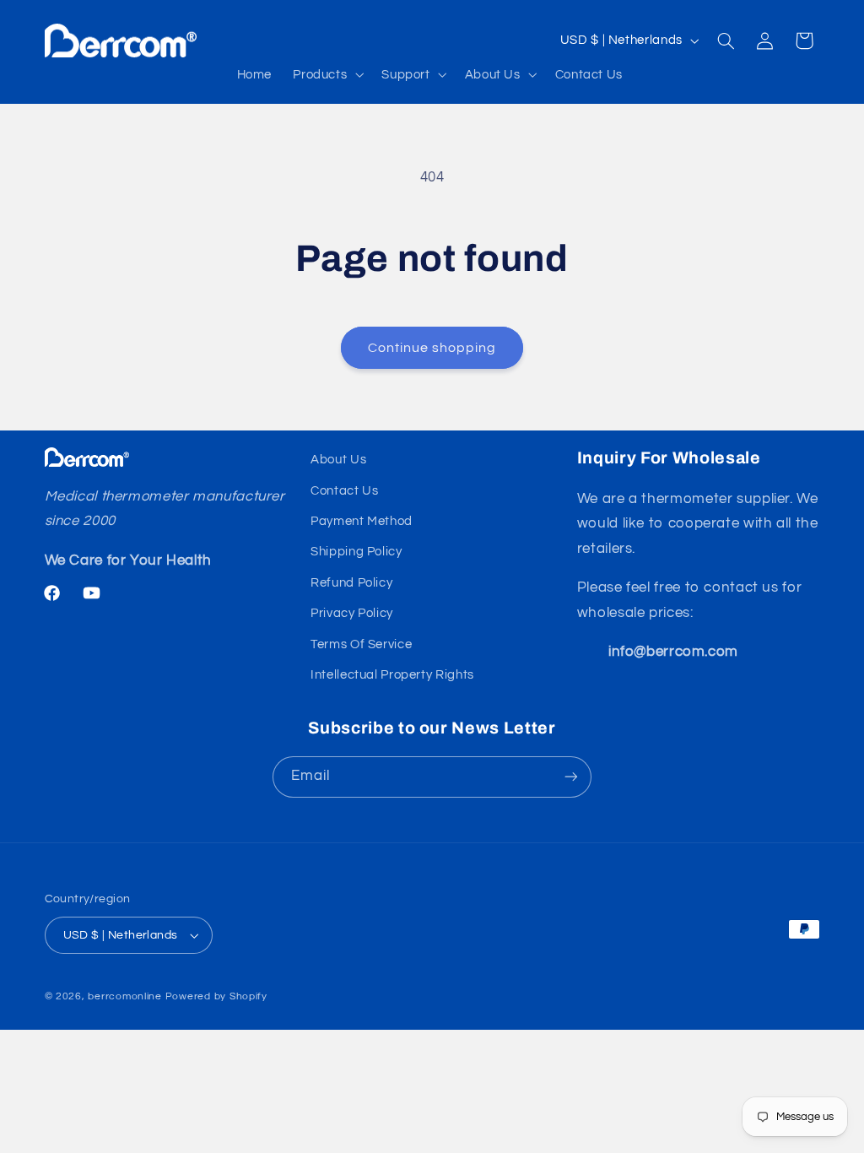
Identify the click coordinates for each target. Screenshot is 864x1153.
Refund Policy (351, 582)
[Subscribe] (571, 777)
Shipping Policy (356, 551)
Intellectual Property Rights (392, 675)
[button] (327, 74)
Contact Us (344, 490)
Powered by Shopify (216, 996)
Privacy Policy (351, 613)
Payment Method (361, 521)
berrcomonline (125, 996)
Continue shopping (432, 348)
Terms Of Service (361, 644)
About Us (338, 459)
